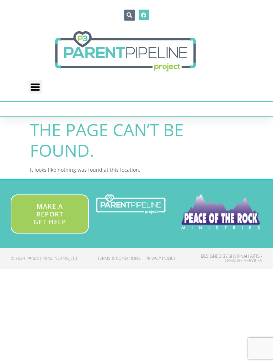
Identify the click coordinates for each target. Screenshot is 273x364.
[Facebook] (144, 15)
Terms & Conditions (119, 258)
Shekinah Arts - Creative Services (243, 258)
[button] (129, 15)
